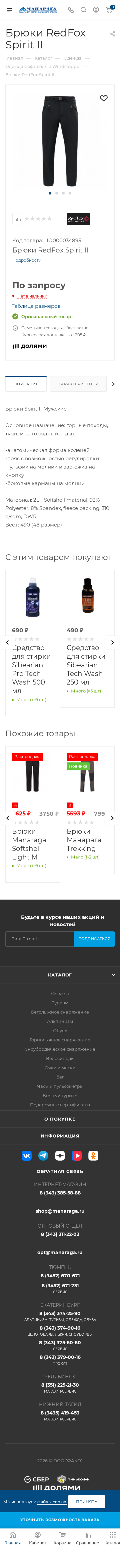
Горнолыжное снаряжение (60, 1039)
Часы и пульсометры (60, 1086)
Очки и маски (60, 1067)
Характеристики (78, 384)
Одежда (60, 993)
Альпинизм (60, 1021)
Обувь (60, 1030)
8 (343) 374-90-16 (60, 1331)
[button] (50, 193)
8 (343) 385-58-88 (60, 1193)
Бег (60, 1076)
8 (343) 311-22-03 (60, 1234)
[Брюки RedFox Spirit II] (60, 141)
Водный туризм (60, 1095)
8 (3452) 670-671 (60, 1276)
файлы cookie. (52, 1501)
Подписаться (94, 938)
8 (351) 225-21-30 (60, 1388)
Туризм (60, 1002)
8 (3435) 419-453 (60, 1415)
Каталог (60, 974)
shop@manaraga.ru (60, 1211)
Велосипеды (60, 1058)
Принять (86, 1501)
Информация (60, 1135)
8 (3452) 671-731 (60, 1288)
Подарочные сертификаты (60, 1104)
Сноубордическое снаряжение (60, 1049)
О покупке (59, 1119)
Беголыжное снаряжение (60, 1012)
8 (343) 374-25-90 (60, 1316)
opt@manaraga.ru (60, 1252)
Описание (26, 384)
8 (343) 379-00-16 (60, 1360)
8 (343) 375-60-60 (60, 1345)
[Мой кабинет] (96, 10)
